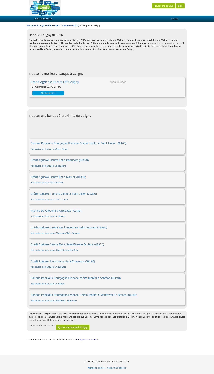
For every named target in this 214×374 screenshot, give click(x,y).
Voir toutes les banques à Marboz (47, 182)
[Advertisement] (86, 61)
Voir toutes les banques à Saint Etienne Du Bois (54, 250)
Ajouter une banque (163, 6)
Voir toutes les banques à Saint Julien (49, 199)
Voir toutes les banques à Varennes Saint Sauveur (55, 233)
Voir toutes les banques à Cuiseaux (48, 216)
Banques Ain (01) (70, 25)
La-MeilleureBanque (43, 19)
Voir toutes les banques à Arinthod (47, 283)
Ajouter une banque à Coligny (72, 327)
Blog (180, 6)
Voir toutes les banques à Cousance (48, 266)
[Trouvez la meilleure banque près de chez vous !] (45, 7)
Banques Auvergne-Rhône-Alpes (43, 25)
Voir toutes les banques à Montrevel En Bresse (54, 300)
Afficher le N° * (48, 93)
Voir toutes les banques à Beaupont (48, 165)
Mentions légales (96, 367)
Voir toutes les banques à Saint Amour (49, 149)
